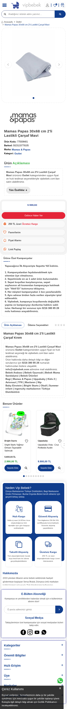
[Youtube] (37, 632)
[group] (33, 63)
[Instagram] (30, 632)
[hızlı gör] (26, 468)
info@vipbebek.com (17, 369)
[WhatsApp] (44, 632)
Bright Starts (10, 441)
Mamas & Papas (21, 149)
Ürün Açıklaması (13, 325)
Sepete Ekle (12, 468)
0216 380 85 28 (31, 362)
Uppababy (43, 441)
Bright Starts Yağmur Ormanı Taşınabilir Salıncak (14, 448)
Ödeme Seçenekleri (38, 325)
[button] (33, 98)
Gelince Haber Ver (34, 215)
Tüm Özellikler (17, 190)
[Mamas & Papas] (23, 119)
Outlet (18, 22)
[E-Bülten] (59, 609)
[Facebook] (23, 632)
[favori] (26, 441)
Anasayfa (8, 22)
